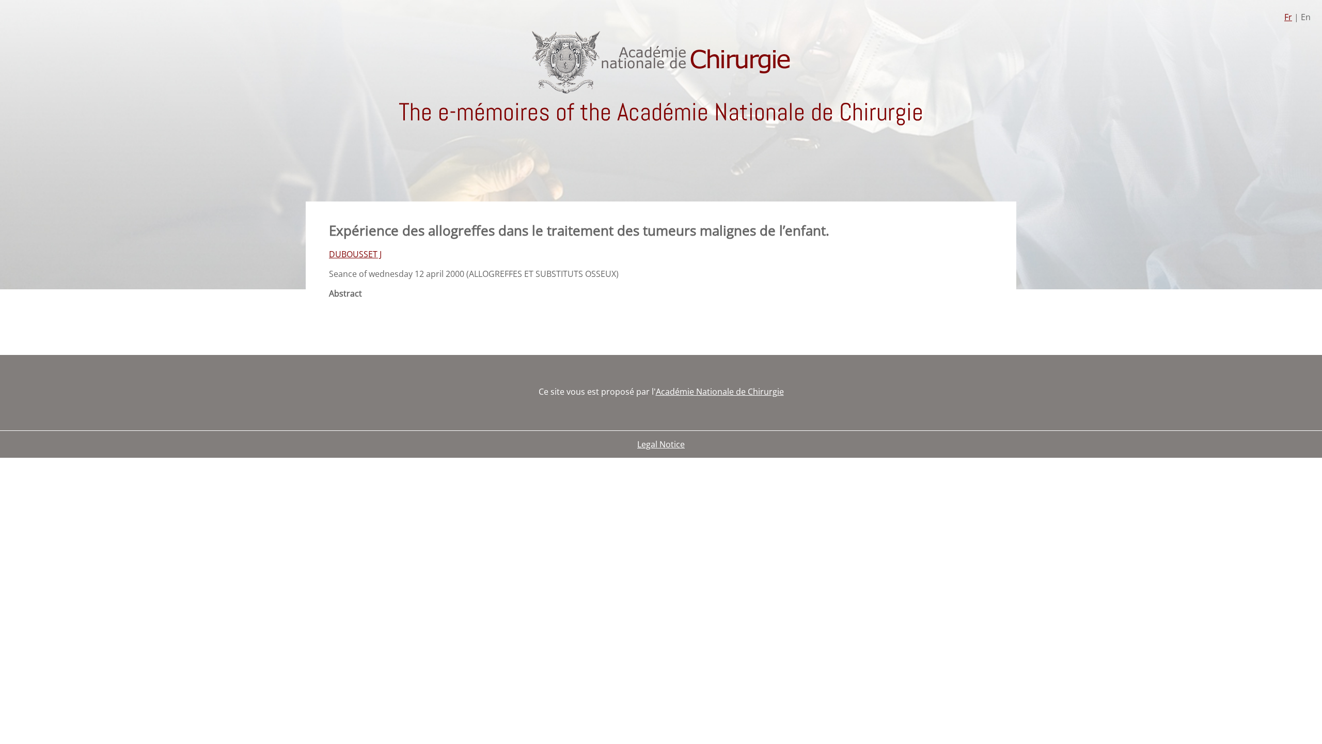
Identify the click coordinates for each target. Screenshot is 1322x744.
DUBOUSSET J (355, 254)
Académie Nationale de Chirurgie (720, 391)
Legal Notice (661, 444)
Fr (1288, 17)
